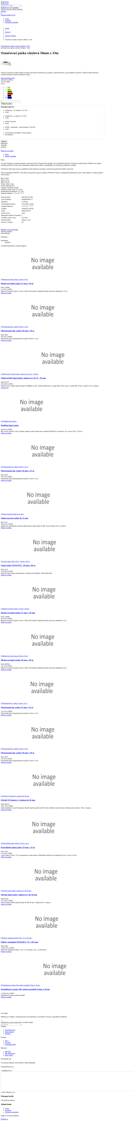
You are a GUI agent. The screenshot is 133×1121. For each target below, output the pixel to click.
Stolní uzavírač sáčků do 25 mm (14, 518)
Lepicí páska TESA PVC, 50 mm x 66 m (18, 565)
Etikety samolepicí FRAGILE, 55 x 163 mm (19, 942)
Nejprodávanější (10, 1044)
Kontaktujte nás (10, 1030)
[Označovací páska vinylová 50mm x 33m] (15, 46)
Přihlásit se (4, 1119)
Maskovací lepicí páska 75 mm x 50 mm (18, 613)
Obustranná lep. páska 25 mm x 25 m (17, 707)
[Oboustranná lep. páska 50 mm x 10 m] (29, 749)
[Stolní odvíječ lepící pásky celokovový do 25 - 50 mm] (34, 374)
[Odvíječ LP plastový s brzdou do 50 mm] (29, 796)
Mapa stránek (9, 1032)
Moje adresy (9, 1055)
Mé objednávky (10, 1053)
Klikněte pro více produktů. (10, 8)
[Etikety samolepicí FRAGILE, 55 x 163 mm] (31, 938)
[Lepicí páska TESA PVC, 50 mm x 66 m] (30, 561)
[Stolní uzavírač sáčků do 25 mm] (27, 514)
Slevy (7, 1041)
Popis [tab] (7, 154)
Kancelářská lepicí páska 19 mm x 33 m (18, 847)
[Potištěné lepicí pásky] (23, 421)
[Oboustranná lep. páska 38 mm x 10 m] (29, 327)
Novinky (8, 1043)
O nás (7, 19)
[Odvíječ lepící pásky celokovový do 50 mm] (31, 891)
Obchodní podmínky (12, 22)
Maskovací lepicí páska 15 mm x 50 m (17, 283)
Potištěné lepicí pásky (10, 425)
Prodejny (8, 1034)
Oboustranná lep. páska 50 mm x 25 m (17, 471)
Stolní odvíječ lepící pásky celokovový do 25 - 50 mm (23, 378)
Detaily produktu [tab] (10, 156)
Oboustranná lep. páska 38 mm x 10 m (17, 331)
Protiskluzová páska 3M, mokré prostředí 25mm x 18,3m (25, 989)
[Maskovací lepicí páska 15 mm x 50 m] (29, 279)
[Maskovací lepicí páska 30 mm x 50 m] (29, 656)
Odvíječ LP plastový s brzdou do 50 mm (18, 800)
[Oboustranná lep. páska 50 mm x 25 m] (29, 467)
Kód (2, 233)
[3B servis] (5, 2)
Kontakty (8, 20)
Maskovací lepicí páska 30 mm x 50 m (17, 660)
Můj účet (8, 1051)
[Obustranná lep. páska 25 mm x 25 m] (29, 703)
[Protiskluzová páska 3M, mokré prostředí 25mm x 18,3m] (52, 63)
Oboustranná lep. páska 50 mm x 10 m (17, 753)
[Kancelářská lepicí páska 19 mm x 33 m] (29, 843)
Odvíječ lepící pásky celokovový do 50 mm (19, 895)
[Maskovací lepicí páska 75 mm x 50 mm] (29, 609)
